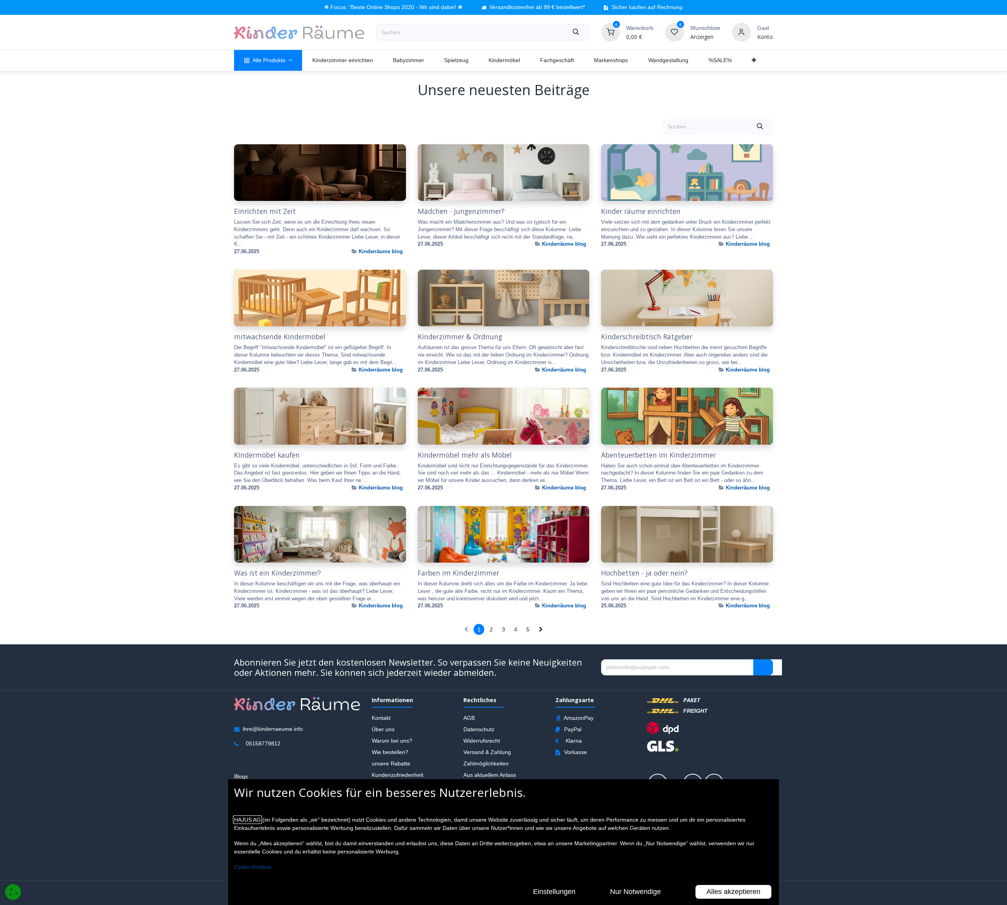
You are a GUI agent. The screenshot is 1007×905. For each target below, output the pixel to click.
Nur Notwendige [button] (635, 892)
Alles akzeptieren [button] (733, 892)
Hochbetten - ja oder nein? (644, 573)
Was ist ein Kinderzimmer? (277, 573)
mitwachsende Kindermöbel (279, 337)
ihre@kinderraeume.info (273, 728)
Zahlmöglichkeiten (486, 763)
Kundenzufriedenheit (397, 774)
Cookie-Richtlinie (252, 867)
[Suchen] (576, 32)
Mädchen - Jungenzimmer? (461, 211)
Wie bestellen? (390, 752)
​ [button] (763, 667)
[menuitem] (268, 60)
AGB (469, 717)
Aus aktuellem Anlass (489, 774)
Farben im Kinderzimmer (458, 573)
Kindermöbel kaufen (267, 455)
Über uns (383, 729)
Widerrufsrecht (481, 740)
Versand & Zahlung (487, 752)
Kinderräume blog (381, 251)
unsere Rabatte (391, 763)
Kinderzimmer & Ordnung (460, 337)
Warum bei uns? (392, 740)
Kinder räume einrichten (641, 211)
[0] (610, 32)
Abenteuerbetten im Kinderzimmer (658, 455)
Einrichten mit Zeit (265, 211)
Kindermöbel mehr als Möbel (465, 455)
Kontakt (381, 717)
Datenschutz (478, 729)
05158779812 (263, 743)
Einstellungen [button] (554, 892)
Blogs (241, 776)
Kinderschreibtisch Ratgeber (646, 337)
